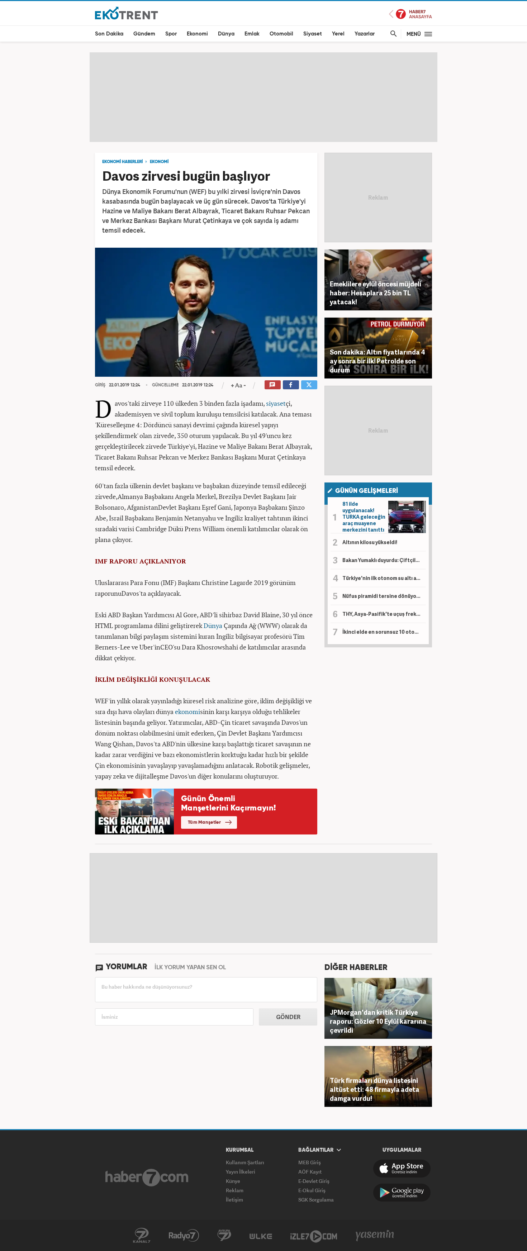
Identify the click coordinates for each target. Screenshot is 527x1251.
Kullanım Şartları (245, 1162)
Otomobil (281, 34)
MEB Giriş (309, 1162)
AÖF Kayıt (310, 1171)
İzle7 (313, 1235)
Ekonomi (197, 34)
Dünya (226, 34)
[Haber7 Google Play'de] (402, 1193)
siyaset (276, 403)
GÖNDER (288, 1017)
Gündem (144, 34)
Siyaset (312, 34)
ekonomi (187, 711)
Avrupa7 (224, 1235)
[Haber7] (146, 1177)
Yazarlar (365, 34)
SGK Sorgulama (316, 1199)
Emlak (252, 34)
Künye (233, 1181)
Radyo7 (184, 1235)
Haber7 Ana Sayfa (410, 14)
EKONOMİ (159, 162)
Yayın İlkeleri (240, 1171)
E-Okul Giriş (312, 1190)
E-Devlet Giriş (313, 1181)
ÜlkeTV (261, 1235)
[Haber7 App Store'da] (402, 1169)
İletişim (234, 1199)
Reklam (234, 1190)
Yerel (338, 34)
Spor (171, 34)
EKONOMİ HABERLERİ (122, 162)
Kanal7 (142, 1235)
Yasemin (375, 1235)
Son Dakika (109, 34)
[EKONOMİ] (126, 13)
